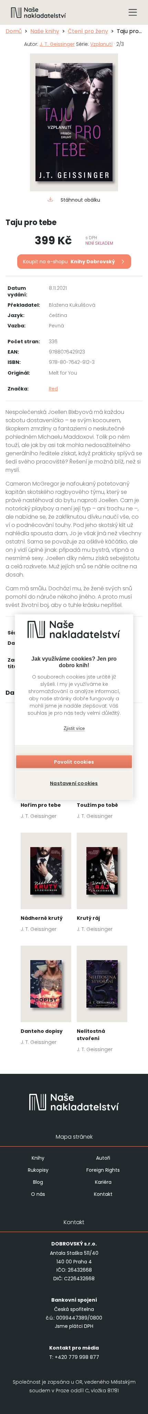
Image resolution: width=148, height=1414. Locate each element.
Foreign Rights (103, 1170)
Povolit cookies (74, 762)
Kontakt (103, 1194)
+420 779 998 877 (77, 1357)
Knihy (38, 1157)
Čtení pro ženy (88, 31)
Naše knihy (44, 31)
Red (53, 388)
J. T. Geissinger (57, 44)
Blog (38, 1182)
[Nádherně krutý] (46, 884)
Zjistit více (74, 728)
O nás (38, 1194)
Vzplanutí (101, 44)
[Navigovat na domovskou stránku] (38, 12)
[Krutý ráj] (102, 884)
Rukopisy (38, 1170)
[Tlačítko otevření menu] (132, 12)
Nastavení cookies (74, 783)
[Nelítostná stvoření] (102, 1001)
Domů (14, 31)
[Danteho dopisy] (46, 997)
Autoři (103, 1157)
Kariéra (103, 1182)
